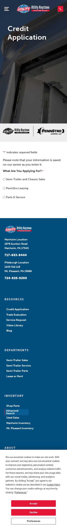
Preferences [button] (20, 492)
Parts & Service (15, 197)
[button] (60, 9)
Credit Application (17, 309)
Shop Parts (13, 405)
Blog (9, 330)
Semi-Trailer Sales (17, 360)
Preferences (33, 521)
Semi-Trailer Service (18, 365)
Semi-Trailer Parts (17, 370)
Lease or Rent (14, 376)
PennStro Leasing (17, 188)
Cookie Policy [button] (53, 484)
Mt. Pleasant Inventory (20, 428)
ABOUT (10, 448)
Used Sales (12, 417)
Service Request (16, 320)
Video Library (14, 325)
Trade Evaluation (16, 314)
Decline (33, 512)
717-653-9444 (15, 255)
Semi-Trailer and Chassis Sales (25, 179)
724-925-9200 (15, 278)
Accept (33, 503)
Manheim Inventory (18, 423)
